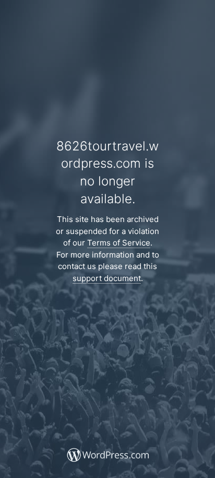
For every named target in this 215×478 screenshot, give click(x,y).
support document (107, 278)
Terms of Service (118, 243)
